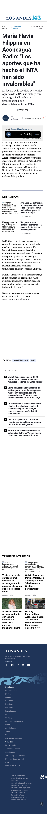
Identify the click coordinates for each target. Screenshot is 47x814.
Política (8, 694)
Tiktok (17, 665)
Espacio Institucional (13, 738)
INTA (19, 158)
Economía (9, 697)
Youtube (28, 665)
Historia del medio (12, 766)
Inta (33, 360)
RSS (7, 762)
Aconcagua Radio (21, 360)
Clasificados (10, 752)
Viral (7, 735)
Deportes (9, 708)
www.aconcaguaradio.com (15, 299)
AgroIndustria (10, 728)
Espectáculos (10, 711)
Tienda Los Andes (12, 749)
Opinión (8, 718)
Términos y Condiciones (15, 755)
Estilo (7, 725)
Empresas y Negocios (14, 721)
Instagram (12, 665)
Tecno (7, 732)
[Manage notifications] (41, 804)
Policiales (9, 704)
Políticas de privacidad (14, 759)
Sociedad (9, 701)
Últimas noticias (11, 690)
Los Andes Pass (11, 745)
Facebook (6, 665)
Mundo (8, 714)
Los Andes (4, 27)
